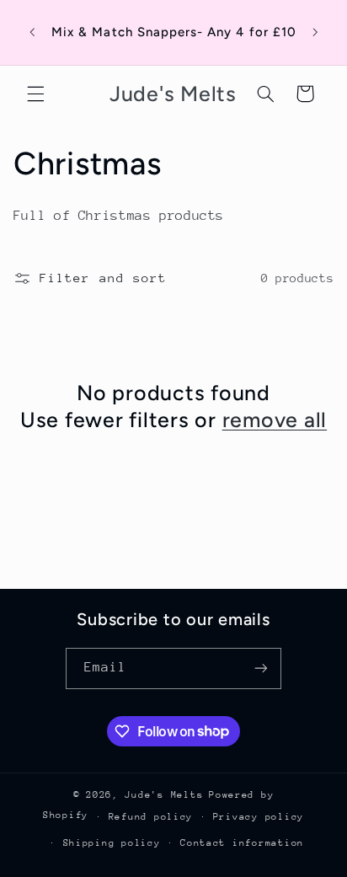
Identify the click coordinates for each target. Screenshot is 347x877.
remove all (275, 419)
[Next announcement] (315, 32)
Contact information (242, 842)
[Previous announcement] (32, 32)
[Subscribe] (261, 668)
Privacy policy (258, 816)
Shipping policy (112, 842)
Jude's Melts (164, 794)
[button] (35, 93)
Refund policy (151, 816)
